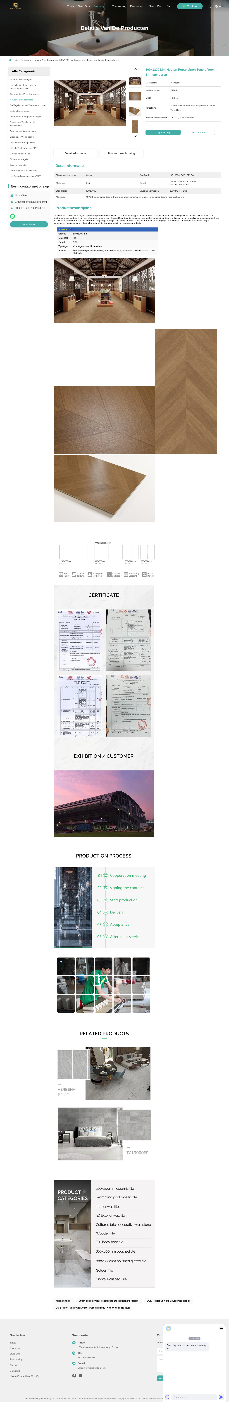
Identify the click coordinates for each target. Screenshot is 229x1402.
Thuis (70, 6)
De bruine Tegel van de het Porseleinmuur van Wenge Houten (93, 1307)
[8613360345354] (80, 1376)
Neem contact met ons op (24, 1376)
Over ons (15, 1354)
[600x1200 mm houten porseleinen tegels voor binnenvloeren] (90, 103)
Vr (168, 6)
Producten (26, 60)
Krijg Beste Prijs (163, 132)
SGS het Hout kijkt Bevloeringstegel (168, 1301)
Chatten (192, 6)
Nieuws (14, 1365)
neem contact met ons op (156, 6)
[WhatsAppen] (12, 216)
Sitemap (45, 1398)
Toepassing (16, 1359)
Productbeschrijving (121, 153)
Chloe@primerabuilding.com (31, 201)
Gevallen (15, 1370)
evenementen (137, 6)
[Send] (221, 1397)
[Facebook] (74, 1376)
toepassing (119, 6)
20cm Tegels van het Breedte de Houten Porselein (108, 1301)
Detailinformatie (75, 153)
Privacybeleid (31, 1398)
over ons (84, 6)
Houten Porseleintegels (45, 60)
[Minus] (221, 1328)
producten (99, 6)
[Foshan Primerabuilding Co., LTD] (15, 6)
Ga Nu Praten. (29, 224)
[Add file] (167, 1397)
